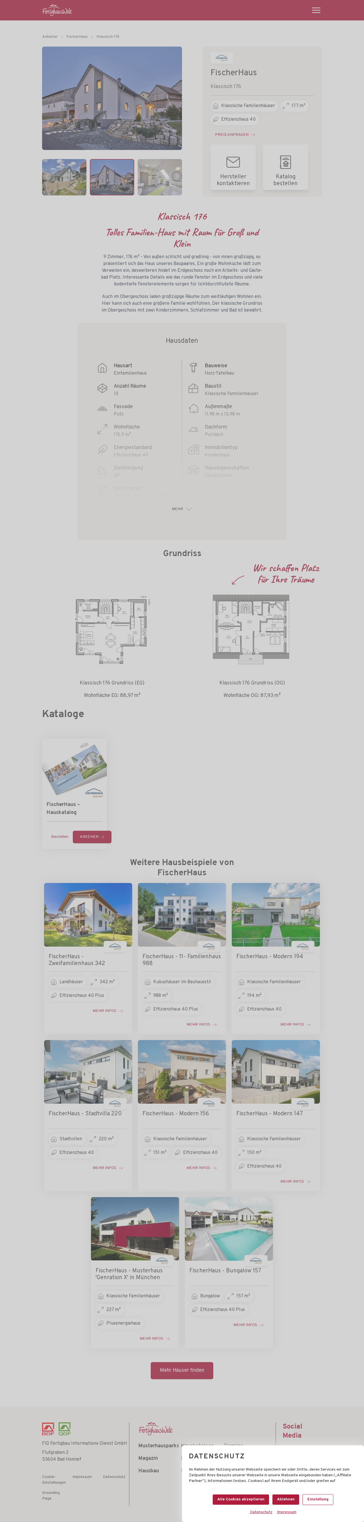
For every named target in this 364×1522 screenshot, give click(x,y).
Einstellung (317, 1499)
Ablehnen (286, 1499)
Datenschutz (261, 1512)
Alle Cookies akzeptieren (240, 1499)
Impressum (286, 1512)
